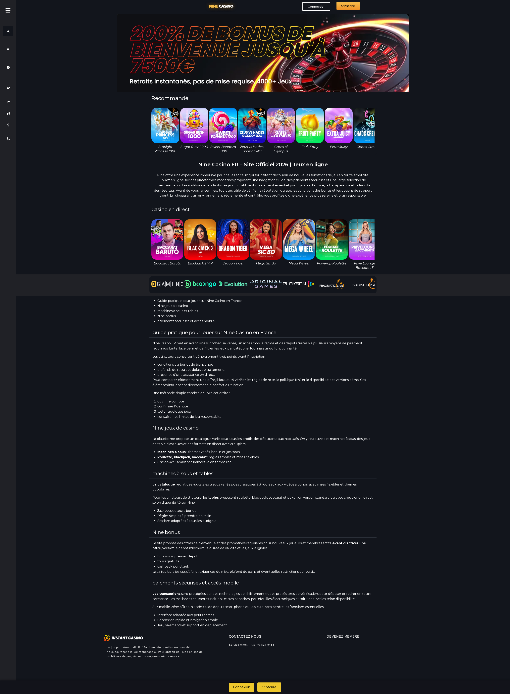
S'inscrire (269, 687)
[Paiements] (8, 125)
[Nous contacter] (8, 139)
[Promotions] (8, 113)
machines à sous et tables (177, 311)
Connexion (241, 687)
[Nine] (8, 49)
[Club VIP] (8, 88)
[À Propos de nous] (8, 67)
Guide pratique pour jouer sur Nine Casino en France (199, 301)
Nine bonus (166, 316)
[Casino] (8, 102)
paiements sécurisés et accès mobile (186, 321)
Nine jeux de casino (172, 306)
